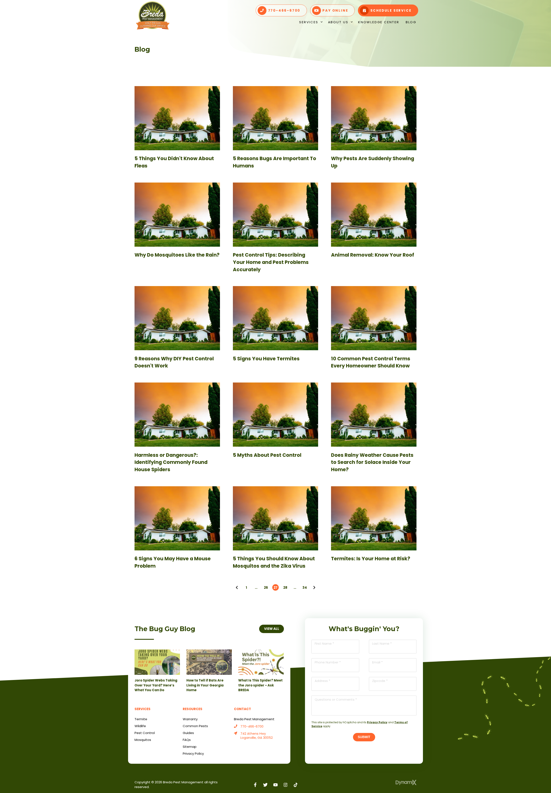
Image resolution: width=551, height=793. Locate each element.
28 (285, 587)
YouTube (276, 785)
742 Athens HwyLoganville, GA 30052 (256, 736)
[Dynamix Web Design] (406, 782)
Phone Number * (328, 662)
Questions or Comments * (336, 699)
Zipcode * (380, 680)
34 (304, 587)
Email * (377, 662)
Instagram (285, 785)
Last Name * (382, 643)
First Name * (324, 643)
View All (271, 628)
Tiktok (296, 785)
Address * (322, 680)
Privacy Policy (377, 722)
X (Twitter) (265, 785)
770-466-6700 (251, 727)
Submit (364, 737)
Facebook (255, 785)
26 (266, 587)
